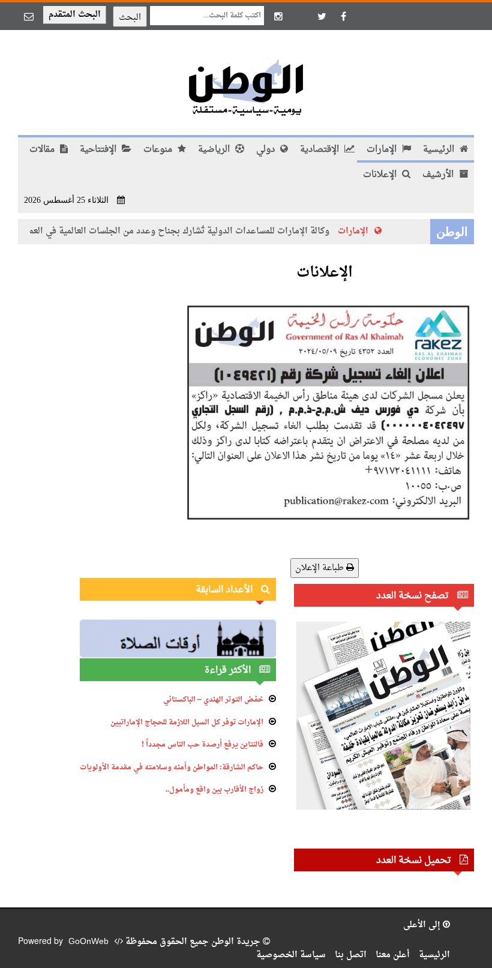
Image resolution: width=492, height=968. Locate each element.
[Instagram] (278, 16)
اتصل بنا (351, 955)
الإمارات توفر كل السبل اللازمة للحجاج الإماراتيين (186, 722)
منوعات (159, 149)
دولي (266, 149)
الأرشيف (439, 175)
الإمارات (383, 149)
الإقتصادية (320, 149)
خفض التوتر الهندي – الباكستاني (213, 699)
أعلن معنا (393, 955)
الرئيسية (440, 149)
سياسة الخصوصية (291, 955)
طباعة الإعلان (320, 568)
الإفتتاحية (99, 149)
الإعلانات (381, 175)
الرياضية (215, 149)
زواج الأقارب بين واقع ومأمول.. (214, 789)
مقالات (43, 149)
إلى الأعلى (423, 925)
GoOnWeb (88, 942)
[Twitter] (321, 16)
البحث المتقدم (75, 15)
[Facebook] (343, 16)
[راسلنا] (29, 16)
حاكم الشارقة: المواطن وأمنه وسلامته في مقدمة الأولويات (171, 767)
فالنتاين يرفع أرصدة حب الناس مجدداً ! (202, 744)
